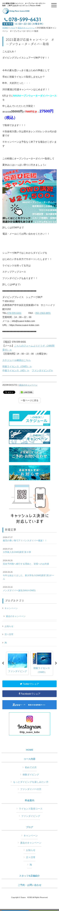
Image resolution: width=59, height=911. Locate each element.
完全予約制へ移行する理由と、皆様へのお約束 (26, 562)
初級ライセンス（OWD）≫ (17, 366)
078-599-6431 (14, 313)
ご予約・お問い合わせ (29, 885)
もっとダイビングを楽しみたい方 (30, 782)
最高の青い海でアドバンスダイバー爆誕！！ (25, 539)
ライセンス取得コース (30, 808)
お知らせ (9, 626)
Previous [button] (3, 663)
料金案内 (29, 800)
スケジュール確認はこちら (16, 360)
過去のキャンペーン (26, 28)
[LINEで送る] (27, 392)
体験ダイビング (30, 774)
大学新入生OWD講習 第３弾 (17, 550)
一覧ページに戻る (29, 400)
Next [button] (56, 663)
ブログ (13, 28)
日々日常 (9, 634)
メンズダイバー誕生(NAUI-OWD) (19, 589)
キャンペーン (11, 608)
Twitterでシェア (30, 684)
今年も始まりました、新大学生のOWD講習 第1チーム (28, 575)
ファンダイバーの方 (30, 789)
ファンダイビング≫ (42, 370)
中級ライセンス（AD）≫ (15, 370)
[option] (17, 663)
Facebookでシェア (30, 693)
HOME (5, 28)
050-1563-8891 (43, 313)
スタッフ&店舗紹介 (29, 876)
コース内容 (29, 759)
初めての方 (31, 767)
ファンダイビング (30, 816)
